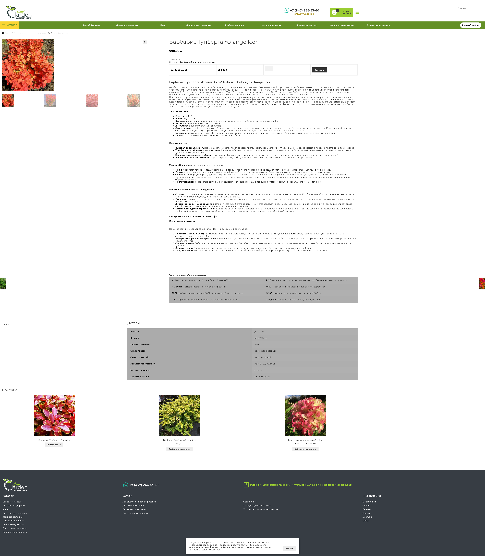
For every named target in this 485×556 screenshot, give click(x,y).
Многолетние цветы (270, 25)
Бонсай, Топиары (91, 25)
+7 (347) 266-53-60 (304, 10)
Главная (8, 33)
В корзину (319, 70)
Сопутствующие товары (342, 25)
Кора (162, 25)
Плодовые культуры (306, 25)
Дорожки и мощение (134, 505)
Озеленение (250, 502)
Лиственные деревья (127, 25)
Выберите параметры (179, 449)
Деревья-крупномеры (134, 509)
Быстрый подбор (470, 25)
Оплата (366, 505)
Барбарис (185, 62)
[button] (145, 42)
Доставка (367, 517)
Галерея (366, 509)
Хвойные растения (234, 25)
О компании (369, 502)
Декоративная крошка (378, 25)
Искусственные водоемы (136, 513)
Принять (289, 548)
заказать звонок (304, 14)
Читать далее (54, 445)
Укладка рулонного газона (257, 505)
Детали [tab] (6, 324)
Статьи (366, 521)
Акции (366, 513)
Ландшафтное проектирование (139, 502)
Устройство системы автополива (260, 509)
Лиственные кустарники (198, 25)
